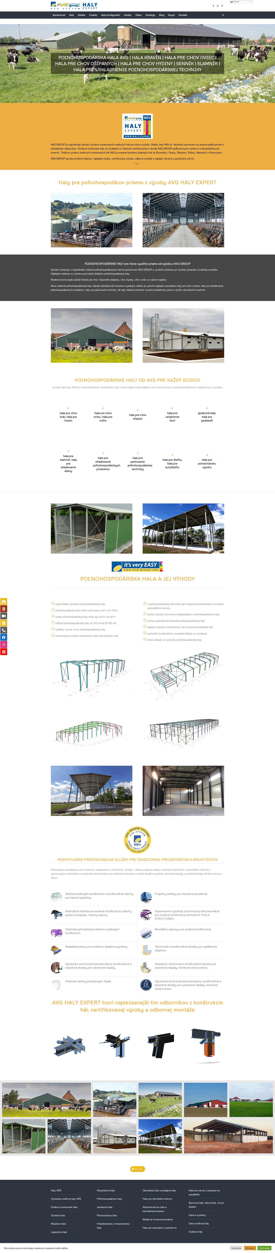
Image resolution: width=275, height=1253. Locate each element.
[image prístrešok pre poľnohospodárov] (229, 1137)
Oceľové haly (196, 1231)
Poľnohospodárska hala (109, 1198)
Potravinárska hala (107, 1215)
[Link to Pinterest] (222, 6)
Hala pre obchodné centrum (157, 1198)
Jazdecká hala (104, 1207)
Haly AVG (56, 1190)
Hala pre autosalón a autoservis (160, 1227)
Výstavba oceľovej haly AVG (66, 1198)
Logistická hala (59, 1232)
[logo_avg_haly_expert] (74, 6)
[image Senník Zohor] (161, 1137)
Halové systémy (197, 1215)
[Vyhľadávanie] (222, 15)
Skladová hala (58, 1223)
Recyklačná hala (106, 1190)
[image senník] (25, 1137)
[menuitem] (59, 15)
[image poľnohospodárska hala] (47, 1101)
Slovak (236, 2)
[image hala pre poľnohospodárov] (161, 1101)
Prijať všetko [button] (264, 1248)
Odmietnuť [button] (250, 1248)
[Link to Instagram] (218, 6)
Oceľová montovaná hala (64, 1207)
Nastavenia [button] (236, 1248)
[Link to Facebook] (213, 6)
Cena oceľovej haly (199, 1223)
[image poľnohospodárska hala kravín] (116, 1101)
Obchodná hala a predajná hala (159, 1190)
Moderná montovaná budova (158, 1219)
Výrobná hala (58, 1215)
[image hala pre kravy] (70, 1137)
